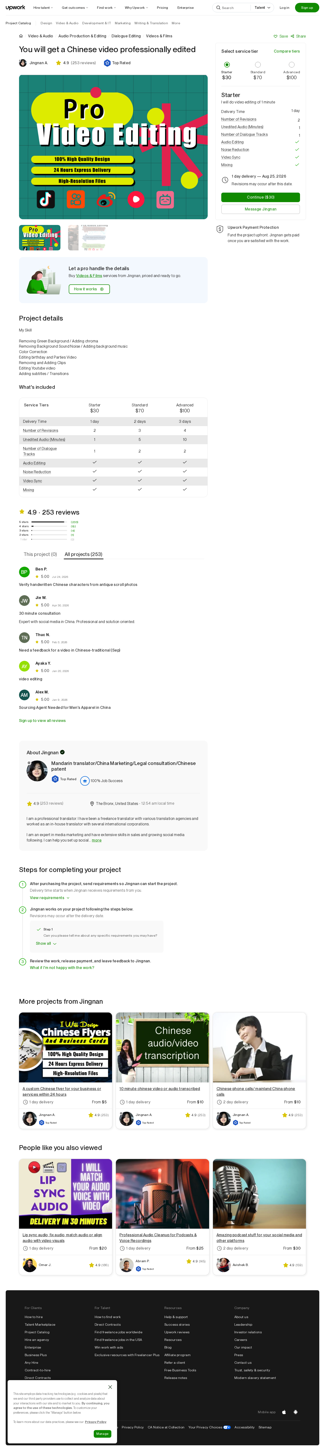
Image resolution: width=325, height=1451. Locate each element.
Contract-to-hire (38, 1370)
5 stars (24, 522)
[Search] (218, 7)
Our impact (243, 1347)
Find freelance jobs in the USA (118, 1340)
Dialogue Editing (126, 36)
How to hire (34, 1317)
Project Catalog (18, 23)
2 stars (24, 534)
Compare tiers (287, 51)
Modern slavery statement (255, 1378)
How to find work (108, 1317)
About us (241, 1317)
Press (238, 1355)
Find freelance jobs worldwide (119, 1332)
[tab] (41, 554)
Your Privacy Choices (209, 1427)
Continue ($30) (260, 197)
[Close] (110, 1387)
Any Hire (31, 1362)
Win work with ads (109, 1347)
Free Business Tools (180, 1370)
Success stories (177, 1324)
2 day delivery (235, 1102)
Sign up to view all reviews (42, 720)
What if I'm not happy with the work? (62, 967)
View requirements (47, 898)
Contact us (243, 1362)
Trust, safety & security (252, 1370)
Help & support (176, 1317)
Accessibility (245, 1427)
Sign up (307, 8)
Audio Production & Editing (82, 36)
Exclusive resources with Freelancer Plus (127, 1355)
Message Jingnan (261, 209)
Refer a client (174, 1362)
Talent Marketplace (40, 1324)
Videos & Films (89, 275)
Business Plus (36, 1355)
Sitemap (265, 1427)
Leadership (243, 1324)
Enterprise (33, 1347)
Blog (168, 1347)
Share (301, 36)
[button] (117, 63)
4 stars (24, 526)
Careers (240, 1340)
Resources (173, 1340)
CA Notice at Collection (166, 1427)
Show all (43, 943)
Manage (102, 1434)
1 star (23, 539)
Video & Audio (40, 36)
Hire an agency (37, 1340)
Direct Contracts (38, 1378)
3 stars (24, 530)
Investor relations (248, 1332)
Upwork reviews (177, 1332)
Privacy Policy (133, 1427)
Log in (284, 8)
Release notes (175, 1378)
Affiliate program (177, 1355)
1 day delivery (41, 1102)
